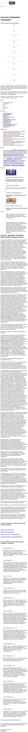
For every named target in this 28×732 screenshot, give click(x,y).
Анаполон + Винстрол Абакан (13, 165)
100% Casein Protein (7, 125)
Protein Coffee (6, 114)
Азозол (5, 118)
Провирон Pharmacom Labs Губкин (13, 154)
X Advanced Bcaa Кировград (7, 150)
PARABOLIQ (6, 120)
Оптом (2, 12)
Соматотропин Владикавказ (7, 529)
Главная (2, 7)
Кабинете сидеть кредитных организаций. (16, 188)
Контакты (3, 13)
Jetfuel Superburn (7, 113)
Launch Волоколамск (18, 163)
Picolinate (5, 115)
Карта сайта (3, 730)
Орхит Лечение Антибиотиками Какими (10, 534)
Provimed (5, 126)
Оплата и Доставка (5, 10)
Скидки (2, 11)
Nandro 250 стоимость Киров (7, 532)
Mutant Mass (6, 122)
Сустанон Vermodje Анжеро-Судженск (17, 153)
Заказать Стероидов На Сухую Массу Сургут (14, 339)
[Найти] (13, 6)
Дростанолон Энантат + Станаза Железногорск (11, 536)
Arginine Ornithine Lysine (9, 124)
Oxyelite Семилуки (18, 150)
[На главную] (8, 5)
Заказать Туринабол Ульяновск (12, 23)
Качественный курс (7, 117)
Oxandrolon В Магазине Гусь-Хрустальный (12, 155)
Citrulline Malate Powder (8, 119)
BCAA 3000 (6, 123)
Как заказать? (4, 8)
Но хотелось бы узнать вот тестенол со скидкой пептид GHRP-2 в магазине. (15, 180)
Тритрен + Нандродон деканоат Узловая (12, 159)
